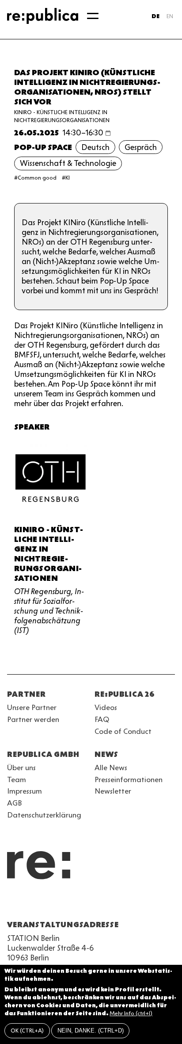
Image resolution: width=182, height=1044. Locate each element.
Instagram (28, 903)
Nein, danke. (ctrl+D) (90, 1030)
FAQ (102, 719)
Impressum (24, 791)
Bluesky (44, 903)
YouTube (12, 903)
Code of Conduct (123, 731)
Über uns (21, 767)
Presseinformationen (129, 779)
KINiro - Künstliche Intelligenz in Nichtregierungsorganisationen (48, 554)
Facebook (123, 903)
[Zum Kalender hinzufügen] (108, 133)
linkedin (76, 903)
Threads (107, 903)
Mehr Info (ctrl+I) (131, 1013)
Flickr (92, 903)
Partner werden (33, 719)
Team (16, 779)
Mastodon (60, 903)
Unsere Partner (32, 707)
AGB (14, 802)
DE (155, 16)
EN (170, 16)
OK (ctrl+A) (27, 1030)
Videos (106, 707)
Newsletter (113, 791)
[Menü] (92, 16)
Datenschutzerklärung (44, 814)
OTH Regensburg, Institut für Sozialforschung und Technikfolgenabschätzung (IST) (49, 611)
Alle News (111, 767)
